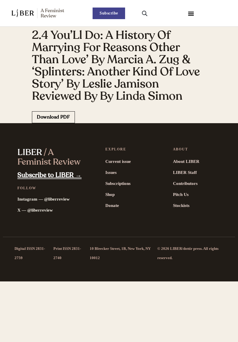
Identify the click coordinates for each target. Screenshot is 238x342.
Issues (111, 172)
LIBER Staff (185, 172)
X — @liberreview (35, 210)
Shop (110, 194)
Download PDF (53, 117)
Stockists (181, 205)
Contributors (185, 183)
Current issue (118, 161)
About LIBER (186, 161)
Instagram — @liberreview (43, 199)
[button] (191, 13)
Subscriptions (118, 183)
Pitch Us (181, 194)
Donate (112, 205)
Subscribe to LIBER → (49, 175)
